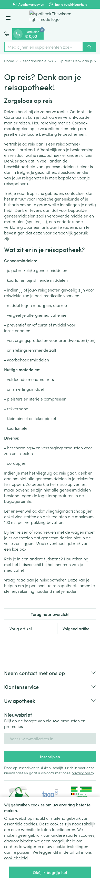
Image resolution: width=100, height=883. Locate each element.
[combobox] (43, 47)
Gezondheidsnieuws (36, 60)
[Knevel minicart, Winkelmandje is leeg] (18, 34)
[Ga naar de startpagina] (55, 18)
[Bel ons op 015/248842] (6, 34)
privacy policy (83, 772)
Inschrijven (50, 756)
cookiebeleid (16, 857)
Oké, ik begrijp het (50, 872)
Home (9, 60)
